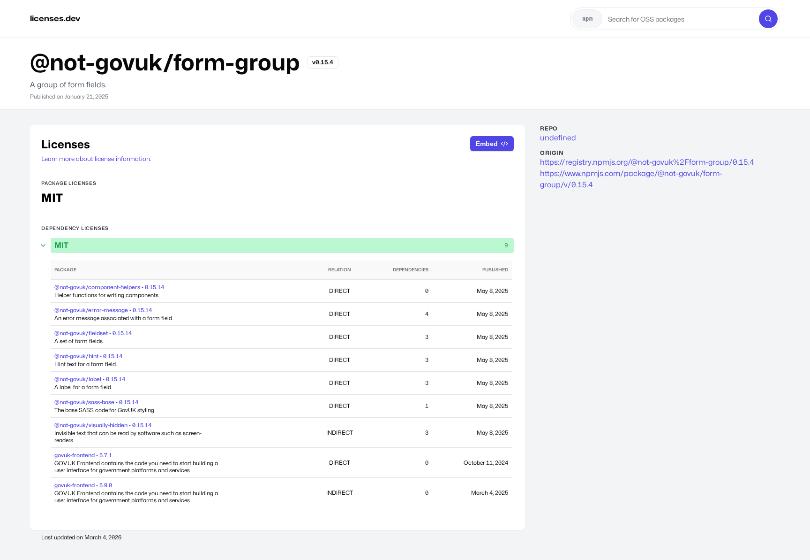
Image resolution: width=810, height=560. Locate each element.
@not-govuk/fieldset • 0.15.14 (93, 333)
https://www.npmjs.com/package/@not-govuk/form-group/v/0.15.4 (631, 179)
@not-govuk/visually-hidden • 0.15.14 (102, 425)
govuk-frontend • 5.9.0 (83, 485)
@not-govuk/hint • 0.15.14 (88, 356)
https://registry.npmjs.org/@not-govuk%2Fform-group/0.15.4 (647, 162)
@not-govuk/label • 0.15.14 (89, 379)
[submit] (768, 18)
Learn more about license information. (96, 158)
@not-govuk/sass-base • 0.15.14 (96, 402)
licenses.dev (55, 18)
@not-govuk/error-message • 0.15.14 (103, 310)
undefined (558, 137)
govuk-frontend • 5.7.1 (83, 455)
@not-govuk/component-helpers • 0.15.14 (109, 287)
